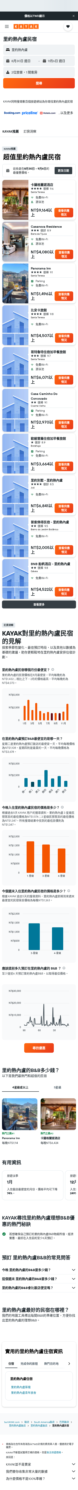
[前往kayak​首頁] (26, 26)
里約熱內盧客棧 (21, 1387)
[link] (39, 1048)
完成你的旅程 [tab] (29, 1363)
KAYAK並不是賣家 (18, 1464)
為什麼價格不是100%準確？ (25, 1479)
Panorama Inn (41, 268)
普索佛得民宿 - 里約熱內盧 (50, 522)
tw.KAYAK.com (12, 1422)
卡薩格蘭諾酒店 (42, 185)
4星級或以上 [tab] (20, 1087)
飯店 (26, 1422)
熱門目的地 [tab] (51, 1363)
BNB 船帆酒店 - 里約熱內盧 (50, 564)
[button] (73, 16)
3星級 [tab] (57, 1087)
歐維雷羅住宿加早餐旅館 (48, 438)
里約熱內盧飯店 (17, 1425)
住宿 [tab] (11, 1363)
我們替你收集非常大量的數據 (27, 1471)
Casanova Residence (46, 226)
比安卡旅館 (39, 310)
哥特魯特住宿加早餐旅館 (48, 352)
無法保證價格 (54, 1452)
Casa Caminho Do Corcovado (44, 396)
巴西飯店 (64, 1422)
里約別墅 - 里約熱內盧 (47, 480)
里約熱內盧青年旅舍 (23, 1392)
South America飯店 (44, 1422)
